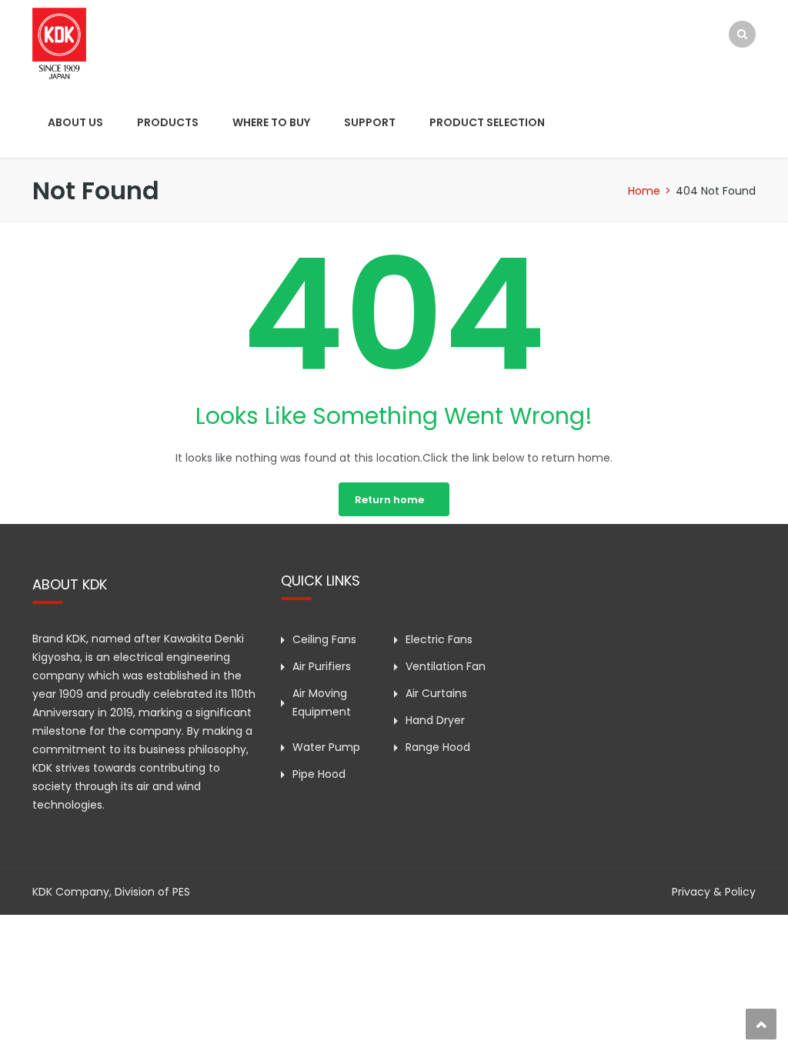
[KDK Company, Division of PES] (59, 42)
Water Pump (326, 747)
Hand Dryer (435, 720)
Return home (389, 499)
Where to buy (271, 122)
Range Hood (438, 747)
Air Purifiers (321, 666)
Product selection (487, 122)
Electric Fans (439, 639)
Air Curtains (436, 693)
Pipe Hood (319, 774)
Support (370, 122)
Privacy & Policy (714, 891)
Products (168, 122)
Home (644, 191)
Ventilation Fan (446, 666)
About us (75, 122)
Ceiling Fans (324, 639)
